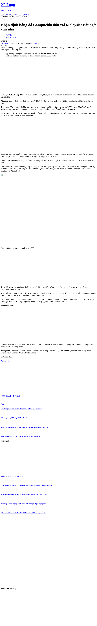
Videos (16, 14)
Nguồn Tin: (5, 361)
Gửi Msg (5, 441)
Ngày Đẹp (25, 14)
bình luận (34, 43)
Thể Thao (9, 35)
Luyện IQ (7, 14)
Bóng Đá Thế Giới (11, 37)
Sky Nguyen (5, 43)
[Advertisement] (48, 75)
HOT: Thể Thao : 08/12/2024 (12, 476)
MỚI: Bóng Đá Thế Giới (10, 396)
